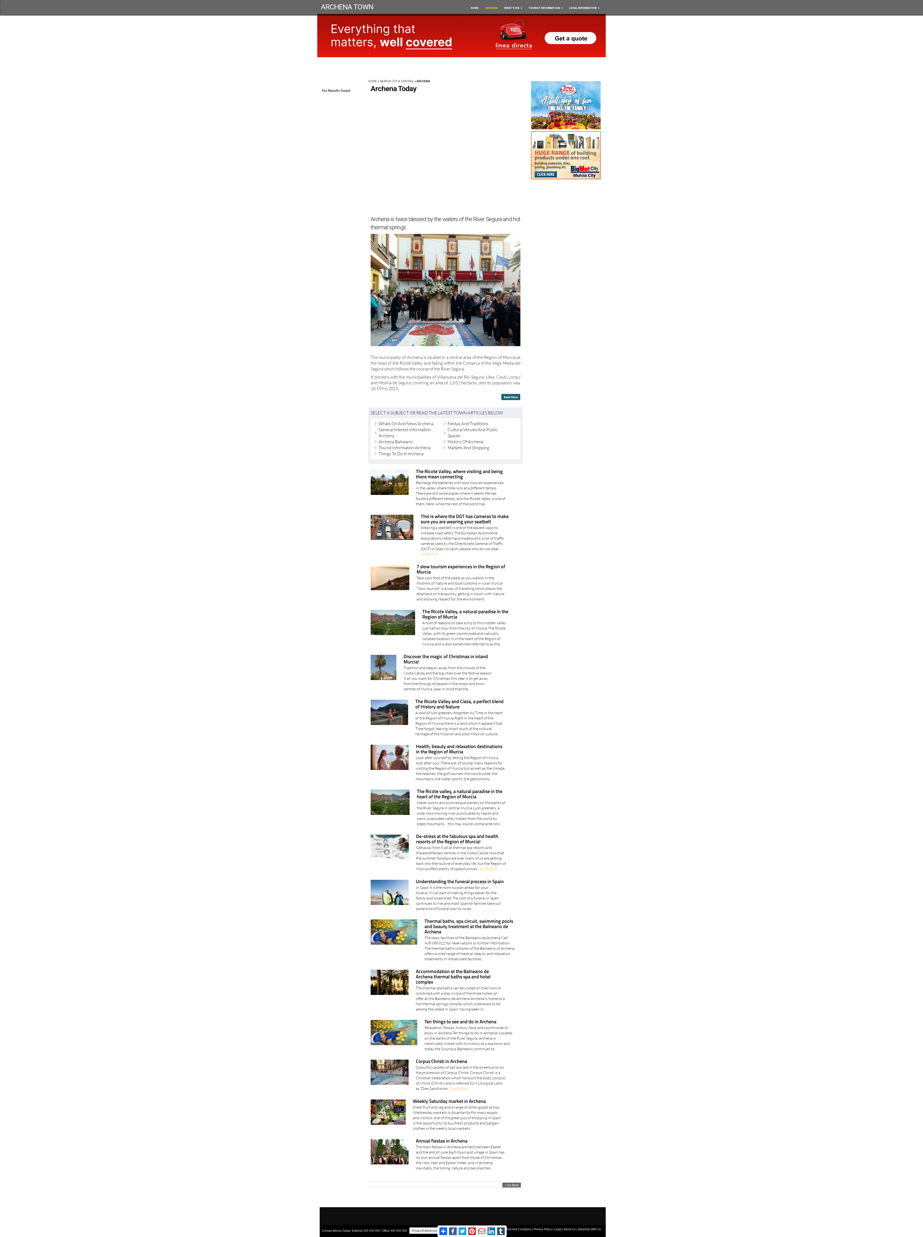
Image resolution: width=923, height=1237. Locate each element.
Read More (511, 397)
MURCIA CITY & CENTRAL (396, 81)
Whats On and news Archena (406, 423)
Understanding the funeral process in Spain (460, 882)
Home (475, 8)
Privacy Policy (543, 1229)
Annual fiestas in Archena (442, 1141)
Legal (557, 1229)
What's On (511, 8)
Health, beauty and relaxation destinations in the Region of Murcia (459, 749)
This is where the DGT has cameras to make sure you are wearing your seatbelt (465, 519)
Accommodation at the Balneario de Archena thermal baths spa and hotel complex (453, 977)
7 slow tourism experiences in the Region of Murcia (461, 569)
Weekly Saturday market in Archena (449, 1102)
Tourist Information (544, 8)
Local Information (583, 8)
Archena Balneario (396, 441)
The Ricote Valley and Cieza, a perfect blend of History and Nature (459, 704)
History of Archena (465, 441)
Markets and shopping (468, 447)
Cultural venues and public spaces (473, 432)
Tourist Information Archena (404, 447)
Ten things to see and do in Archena (460, 1022)
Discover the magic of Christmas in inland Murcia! (446, 659)
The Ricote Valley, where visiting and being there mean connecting (459, 474)
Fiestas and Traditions (468, 423)
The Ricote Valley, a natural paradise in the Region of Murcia (465, 614)
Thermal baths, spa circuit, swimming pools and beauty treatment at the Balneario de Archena (468, 926)
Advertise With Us (589, 1229)
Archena (491, 8)
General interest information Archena (405, 432)
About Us (570, 1229)
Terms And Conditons (517, 1229)
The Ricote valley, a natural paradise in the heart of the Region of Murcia (459, 794)
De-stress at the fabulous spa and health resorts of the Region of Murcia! (457, 839)
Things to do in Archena (401, 453)
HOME (372, 81)
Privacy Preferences (424, 1230)
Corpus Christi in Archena (441, 1062)
